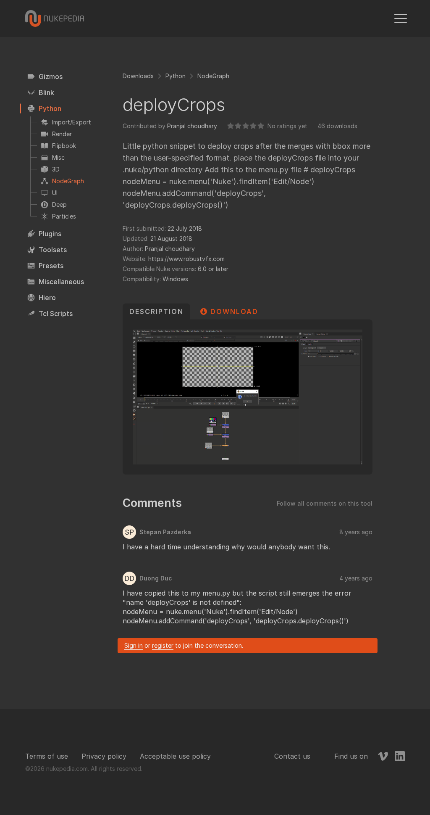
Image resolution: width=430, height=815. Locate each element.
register (162, 645)
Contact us (292, 756)
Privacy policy (103, 756)
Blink (46, 92)
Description (156, 311)
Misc (58, 157)
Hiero (47, 297)
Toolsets (53, 249)
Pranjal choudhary (192, 125)
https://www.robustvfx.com (186, 258)
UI (55, 192)
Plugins (50, 233)
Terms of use (46, 756)
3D (56, 169)
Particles (64, 216)
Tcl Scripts (56, 313)
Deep (59, 204)
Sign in (133, 645)
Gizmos (51, 76)
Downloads (138, 75)
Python (50, 108)
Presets (51, 265)
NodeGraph (68, 181)
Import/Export (71, 122)
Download (234, 311)
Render (62, 133)
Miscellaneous (61, 281)
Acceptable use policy (175, 756)
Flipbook (64, 145)
